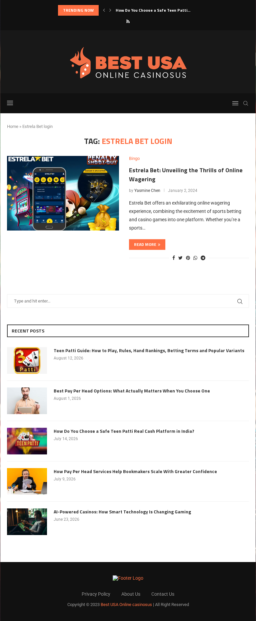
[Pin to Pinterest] (188, 258)
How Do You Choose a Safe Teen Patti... (153, 10)
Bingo (134, 158)
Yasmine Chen (147, 190)
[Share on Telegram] (203, 258)
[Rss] (128, 21)
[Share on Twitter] (180, 258)
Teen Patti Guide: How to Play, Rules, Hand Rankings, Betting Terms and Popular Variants (149, 350)
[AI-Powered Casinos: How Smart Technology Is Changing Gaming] (27, 521)
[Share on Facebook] (173, 258)
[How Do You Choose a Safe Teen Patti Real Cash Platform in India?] (27, 441)
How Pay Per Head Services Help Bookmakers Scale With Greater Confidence (135, 471)
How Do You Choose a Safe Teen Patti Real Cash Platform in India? (124, 431)
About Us (130, 594)
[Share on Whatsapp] (195, 258)
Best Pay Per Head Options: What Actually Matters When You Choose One (132, 390)
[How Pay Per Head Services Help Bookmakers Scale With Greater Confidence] (27, 481)
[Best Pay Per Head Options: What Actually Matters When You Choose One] (27, 400)
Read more (145, 244)
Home (12, 126)
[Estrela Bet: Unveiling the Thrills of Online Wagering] (63, 193)
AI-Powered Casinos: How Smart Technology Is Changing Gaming (122, 511)
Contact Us (162, 594)
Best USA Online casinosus (126, 604)
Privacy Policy (96, 594)
